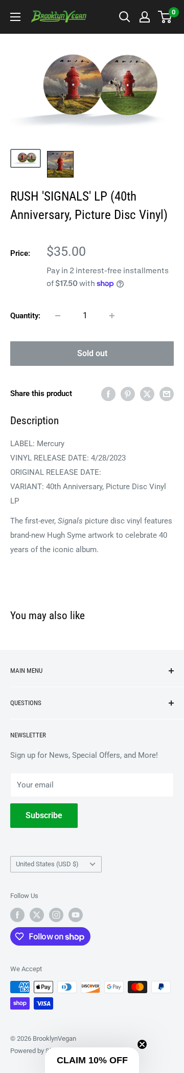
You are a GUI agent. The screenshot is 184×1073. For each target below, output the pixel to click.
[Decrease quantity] (57, 315)
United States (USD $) (47, 864)
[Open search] (124, 17)
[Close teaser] (142, 1044)
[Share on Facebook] (108, 393)
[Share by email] (166, 393)
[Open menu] (15, 17)
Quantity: (25, 315)
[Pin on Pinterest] (128, 393)
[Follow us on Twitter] (37, 915)
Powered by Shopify (38, 1051)
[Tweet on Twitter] (147, 393)
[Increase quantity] (112, 315)
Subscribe (44, 815)
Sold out (92, 353)
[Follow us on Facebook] (17, 915)
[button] (92, 1060)
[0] (165, 17)
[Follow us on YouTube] (75, 915)
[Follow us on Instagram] (56, 915)
